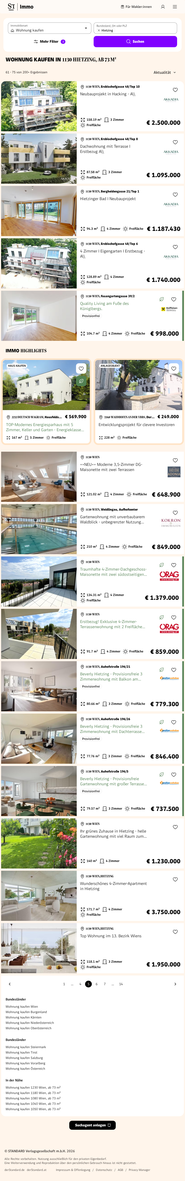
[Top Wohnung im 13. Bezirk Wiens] (92, 948)
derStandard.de (15, 1170)
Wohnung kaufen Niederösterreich (30, 1023)
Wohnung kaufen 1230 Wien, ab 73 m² (33, 1087)
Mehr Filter (52, 41)
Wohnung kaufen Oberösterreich (28, 1028)
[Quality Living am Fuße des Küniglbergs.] (91, 316)
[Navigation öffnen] (174, 6)
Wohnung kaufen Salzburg (24, 1058)
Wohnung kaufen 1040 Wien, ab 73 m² (33, 1103)
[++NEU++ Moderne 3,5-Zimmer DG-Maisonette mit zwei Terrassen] (92, 477)
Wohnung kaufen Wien (22, 1006)
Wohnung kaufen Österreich (25, 1068)
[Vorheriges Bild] (9, 106)
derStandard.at (36, 1170)
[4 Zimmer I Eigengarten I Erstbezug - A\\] (92, 263)
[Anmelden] (163, 7)
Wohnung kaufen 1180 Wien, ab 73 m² (33, 1093)
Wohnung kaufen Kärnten (24, 1017)
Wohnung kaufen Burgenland (26, 1012)
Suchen (138, 41)
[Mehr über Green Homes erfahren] (161, 299)
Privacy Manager (139, 1170)
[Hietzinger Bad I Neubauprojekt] (92, 211)
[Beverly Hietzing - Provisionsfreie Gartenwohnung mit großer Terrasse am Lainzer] (91, 791)
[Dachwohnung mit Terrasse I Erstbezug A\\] (92, 159)
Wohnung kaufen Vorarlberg (25, 1063)
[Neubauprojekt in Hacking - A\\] (92, 106)
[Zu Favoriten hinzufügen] (175, 90)
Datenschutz (104, 1170)
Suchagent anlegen (90, 1125)
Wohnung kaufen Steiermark (26, 1047)
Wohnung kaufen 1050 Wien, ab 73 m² (33, 1109)
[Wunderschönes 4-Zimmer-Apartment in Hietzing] (92, 896)
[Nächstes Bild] (69, 106)
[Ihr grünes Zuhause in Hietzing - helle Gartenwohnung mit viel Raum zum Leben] (92, 843)
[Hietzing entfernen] (99, 30)
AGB (120, 1170)
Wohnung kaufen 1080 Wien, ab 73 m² (33, 1098)
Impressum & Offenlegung (73, 1170)
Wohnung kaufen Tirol (21, 1052)
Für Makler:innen (139, 7)
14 (121, 984)
